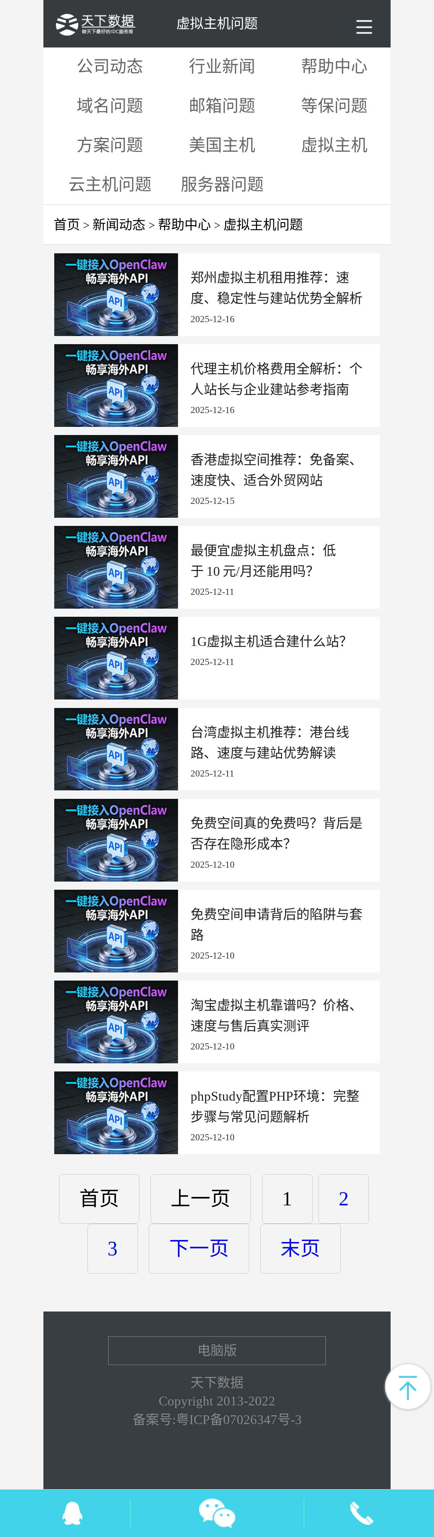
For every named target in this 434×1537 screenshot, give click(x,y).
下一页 (199, 1249)
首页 (67, 224)
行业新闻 (222, 67)
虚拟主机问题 (263, 224)
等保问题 (334, 106)
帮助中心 (334, 67)
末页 (300, 1249)
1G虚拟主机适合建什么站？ (271, 641)
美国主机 (222, 145)
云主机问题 (110, 185)
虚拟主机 (334, 145)
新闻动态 (119, 224)
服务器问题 (222, 185)
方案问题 (110, 145)
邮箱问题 (222, 106)
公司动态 (110, 67)
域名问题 (110, 106)
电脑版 (217, 1350)
